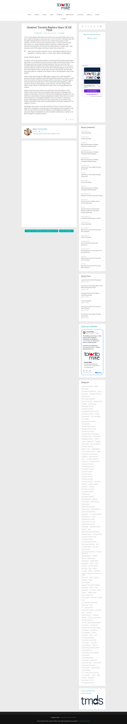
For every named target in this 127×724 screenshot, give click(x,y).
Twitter (93, 675)
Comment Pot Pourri (87, 436)
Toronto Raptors (97, 662)
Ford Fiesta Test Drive (87, 471)
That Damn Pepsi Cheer (87, 620)
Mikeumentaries (91, 558)
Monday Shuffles (94, 561)
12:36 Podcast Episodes (87, 386)
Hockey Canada (85, 509)
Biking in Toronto (98, 401)
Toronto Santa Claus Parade (88, 665)
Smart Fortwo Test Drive (88, 610)
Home (29, 14)
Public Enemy (85, 587)
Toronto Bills (93, 642)
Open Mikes (97, 571)
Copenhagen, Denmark (87, 439)
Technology (95, 615)
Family (98, 451)
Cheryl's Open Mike (86, 133)
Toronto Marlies (85, 655)
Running (100, 597)
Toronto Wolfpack (86, 670)
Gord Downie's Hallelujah (88, 496)
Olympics (90, 571)
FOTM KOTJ (97, 481)
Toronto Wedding (95, 667)
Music (96, 563)
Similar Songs (85, 605)
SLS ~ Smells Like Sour (87, 607)
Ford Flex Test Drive (86, 474)
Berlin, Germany (85, 396)
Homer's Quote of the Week (88, 511)
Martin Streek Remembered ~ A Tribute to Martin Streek (92, 552)
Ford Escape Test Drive (87, 464)
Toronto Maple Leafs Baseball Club (90, 652)
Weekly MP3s (91, 677)
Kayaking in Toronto (86, 534)
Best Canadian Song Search (88, 399)
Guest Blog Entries (86, 499)
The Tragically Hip (86, 632)
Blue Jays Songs (92, 404)
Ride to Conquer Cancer (87, 595)
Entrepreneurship (96, 449)
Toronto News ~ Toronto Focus (89, 660)
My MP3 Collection (93, 566)
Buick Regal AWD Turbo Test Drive (90, 411)
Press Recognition (86, 582)
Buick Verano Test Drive (87, 414)
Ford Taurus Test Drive (87, 481)
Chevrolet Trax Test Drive (88, 431)
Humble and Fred (86, 516)
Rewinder (84, 592)
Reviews (99, 590)
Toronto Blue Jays (86, 645)
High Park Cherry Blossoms (88, 506)
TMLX (90, 635)
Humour (93, 516)
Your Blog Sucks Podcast (88, 682)
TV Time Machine (86, 675)
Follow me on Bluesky (89, 326)
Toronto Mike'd (47, 133)
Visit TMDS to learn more (84, 721)
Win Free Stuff (85, 680)
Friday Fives (84, 486)
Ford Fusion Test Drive (87, 479)
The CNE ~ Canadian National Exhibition (91, 622)
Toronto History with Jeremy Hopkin (90, 647)
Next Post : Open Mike (65, 231)
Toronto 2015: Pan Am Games (89, 640)
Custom (83, 441)
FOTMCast (84, 484)
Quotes (91, 587)
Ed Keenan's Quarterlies (87, 446)
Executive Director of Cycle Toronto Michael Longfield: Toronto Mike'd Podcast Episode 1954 (90, 210)
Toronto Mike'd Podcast (87, 657)
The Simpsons (85, 630)
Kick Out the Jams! (97, 534)
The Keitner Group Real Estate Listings (91, 627)
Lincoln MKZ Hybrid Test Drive (89, 541)
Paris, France (85, 577)
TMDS (37, 133)
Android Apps (85, 394)
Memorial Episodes (86, 556)
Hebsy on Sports (86, 504)
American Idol (85, 389)
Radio (96, 587)
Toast (95, 635)
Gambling (91, 486)
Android (99, 391)
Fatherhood (84, 456)
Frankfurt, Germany (93, 484)
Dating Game (90, 441)
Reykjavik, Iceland (92, 592)
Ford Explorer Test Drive (87, 469)
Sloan (91, 605)
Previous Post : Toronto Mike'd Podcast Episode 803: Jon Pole (42, 231)
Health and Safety (95, 501)
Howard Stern (85, 514)
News (90, 568)
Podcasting (84, 580)
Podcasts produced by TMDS (88, 690)
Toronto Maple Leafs (87, 650)
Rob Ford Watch (85, 597)
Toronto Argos (85, 642)
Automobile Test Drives (95, 394)
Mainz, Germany (86, 549)
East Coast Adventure (95, 444)
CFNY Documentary (96, 416)
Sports (83, 612)
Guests (51, 14)
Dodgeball (97, 441)
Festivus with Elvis (93, 456)
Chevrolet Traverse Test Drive (89, 429)
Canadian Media (85, 416)
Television (84, 617)
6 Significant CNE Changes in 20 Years (91, 218)
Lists (97, 544)
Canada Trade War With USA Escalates (91, 280)
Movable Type (85, 563)
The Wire (94, 632)
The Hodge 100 (93, 625)
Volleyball (84, 677)
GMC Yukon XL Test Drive (88, 489)
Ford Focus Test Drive (87, 476)
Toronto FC (95, 645)
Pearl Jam (96, 577)
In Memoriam (85, 526)
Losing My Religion (86, 546)
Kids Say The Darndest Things (89, 536)
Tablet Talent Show (86, 615)
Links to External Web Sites (88, 544)
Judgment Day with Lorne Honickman (91, 531)
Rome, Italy (94, 597)
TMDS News (85, 635)
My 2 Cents (84, 566)
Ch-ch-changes (85, 419)
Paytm (91, 577)
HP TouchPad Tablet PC (95, 514)
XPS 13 (91, 680)
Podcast (45, 14)
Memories (95, 556)
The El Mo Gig (85, 625)
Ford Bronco (85, 461)
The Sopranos (93, 630)
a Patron (57, 133)
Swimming (89, 612)
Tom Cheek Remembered (88, 637)
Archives (37, 14)
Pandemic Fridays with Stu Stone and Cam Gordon (92, 574)
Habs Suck (94, 499)
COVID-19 (96, 439)
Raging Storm (85, 590)
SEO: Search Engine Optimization (89, 602)
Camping (97, 414)
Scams (83, 600)
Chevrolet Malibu (86, 424)
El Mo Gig (89, 14)
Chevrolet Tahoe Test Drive (88, 426)
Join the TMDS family (86, 693)
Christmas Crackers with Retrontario (90, 434)
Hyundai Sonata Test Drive (88, 524)
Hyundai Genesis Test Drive (88, 519)
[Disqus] (49, 163)
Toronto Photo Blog (86, 662)
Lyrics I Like (95, 546)
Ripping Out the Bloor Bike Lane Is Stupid (92, 195)
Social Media (98, 610)
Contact (97, 14)
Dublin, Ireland (85, 444)
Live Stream (80, 14)
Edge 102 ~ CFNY (86, 449)
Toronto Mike (38, 33)
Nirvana (95, 568)
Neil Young (84, 568)
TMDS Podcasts (70, 14)
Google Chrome (85, 494)
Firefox (83, 459)
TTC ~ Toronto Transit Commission (90, 672)
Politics (90, 580)
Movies (92, 563)
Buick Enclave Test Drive (87, 406)
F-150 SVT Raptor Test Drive (88, 451)
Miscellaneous (85, 561)
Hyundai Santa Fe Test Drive (88, 521)
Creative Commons (71, 717)
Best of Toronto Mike (87, 401)
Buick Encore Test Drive (87, 409)
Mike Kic (84, 558)
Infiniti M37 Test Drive (95, 526)
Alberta (96, 386)
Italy (89, 529)
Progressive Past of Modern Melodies (91, 585)
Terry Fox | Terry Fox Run (94, 617)
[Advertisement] (93, 51)
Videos (98, 675)
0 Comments (61, 33)
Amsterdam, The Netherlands (89, 391)
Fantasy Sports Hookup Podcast (89, 454)
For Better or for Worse (92, 459)
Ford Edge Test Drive (94, 461)
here (52, 80)
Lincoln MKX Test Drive (87, 539)
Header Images (85, 501)
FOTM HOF (59, 14)
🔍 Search (63, 18)
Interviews (84, 529)
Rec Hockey (92, 590)
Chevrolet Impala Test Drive (88, 421)
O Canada (84, 571)
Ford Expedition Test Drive (88, 466)
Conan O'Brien (96, 436)
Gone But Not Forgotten (87, 491)
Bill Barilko (84, 404)
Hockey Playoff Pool (95, 509)
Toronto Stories (85, 667)
